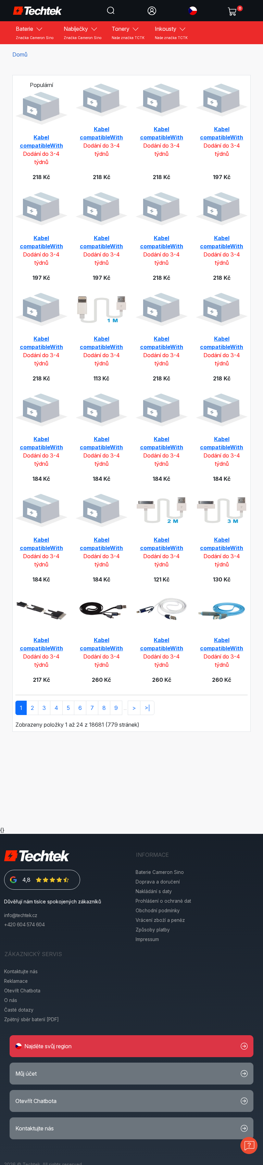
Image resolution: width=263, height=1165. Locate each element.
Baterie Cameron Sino (160, 872)
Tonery (128, 32)
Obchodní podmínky (158, 910)
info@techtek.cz (20, 915)
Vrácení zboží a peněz (160, 920)
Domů (19, 54)
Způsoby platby (153, 929)
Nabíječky (82, 32)
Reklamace (16, 981)
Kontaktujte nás (21, 971)
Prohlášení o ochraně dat (163, 901)
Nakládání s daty (154, 891)
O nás (10, 1000)
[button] (192, 10)
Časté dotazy (19, 1010)
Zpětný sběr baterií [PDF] (31, 1019)
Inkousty (171, 32)
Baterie (34, 32)
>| (147, 707)
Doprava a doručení (158, 882)
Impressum (147, 939)
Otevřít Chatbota (22, 990)
